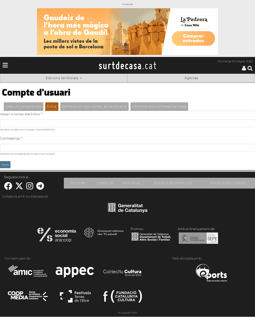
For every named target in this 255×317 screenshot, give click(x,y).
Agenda (191, 78)
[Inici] (127, 65)
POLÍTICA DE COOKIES (227, 183)
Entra (52, 106)
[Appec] (75, 273)
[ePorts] (211, 273)
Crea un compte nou (23, 106)
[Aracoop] (56, 236)
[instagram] (29, 188)
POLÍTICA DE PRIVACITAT (173, 183)
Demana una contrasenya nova (159, 106)
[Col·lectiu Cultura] (122, 273)
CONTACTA (105, 183)
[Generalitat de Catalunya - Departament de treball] (151, 240)
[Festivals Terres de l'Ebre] (75, 298)
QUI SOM (77, 183)
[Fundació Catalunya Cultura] (122, 298)
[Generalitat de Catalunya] (127, 211)
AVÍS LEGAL (132, 183)
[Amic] (28, 273)
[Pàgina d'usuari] (244, 69)
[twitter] (19, 188)
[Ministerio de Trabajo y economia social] (198, 240)
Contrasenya (11, 138)
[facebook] (8, 188)
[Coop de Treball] (104, 236)
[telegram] (40, 188)
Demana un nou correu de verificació (94, 106)
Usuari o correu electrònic (21, 114)
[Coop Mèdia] (28, 298)
